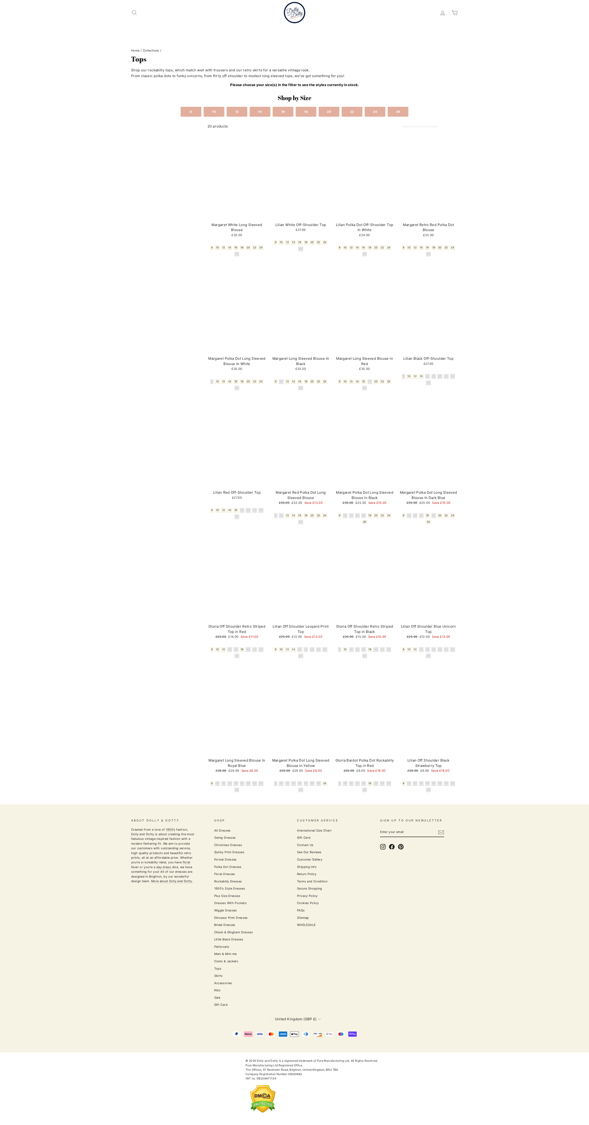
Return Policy (306, 874)
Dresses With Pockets (230, 903)
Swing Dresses (225, 837)
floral (186, 862)
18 (306, 111)
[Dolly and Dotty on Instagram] (383, 847)
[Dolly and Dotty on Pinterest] (401, 847)
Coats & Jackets (226, 961)
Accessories (223, 983)
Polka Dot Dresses (227, 867)
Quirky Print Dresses (229, 852)
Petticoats (221, 946)
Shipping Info (307, 867)
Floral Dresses (224, 874)
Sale (217, 997)
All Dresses (222, 830)
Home (135, 50)
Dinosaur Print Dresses (231, 917)
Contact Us (305, 845)
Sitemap (303, 917)
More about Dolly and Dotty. (172, 881)
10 (214, 111)
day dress (164, 867)
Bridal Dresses (224, 925)
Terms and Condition (312, 881)
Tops (218, 968)
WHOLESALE (306, 925)
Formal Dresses (225, 859)
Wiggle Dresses (225, 910)
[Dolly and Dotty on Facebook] (392, 847)
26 (398, 111)
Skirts (218, 975)
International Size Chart (314, 830)
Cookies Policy (308, 903)
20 (329, 111)
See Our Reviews (309, 852)
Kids (217, 990)
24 (375, 111)
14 (260, 111)
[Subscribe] (441, 832)
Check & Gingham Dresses (233, 932)
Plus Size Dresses (227, 896)
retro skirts (252, 70)
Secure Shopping (309, 888)
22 (352, 111)
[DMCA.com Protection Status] (262, 1116)
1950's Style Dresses (229, 888)
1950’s (170, 829)
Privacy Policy (307, 896)
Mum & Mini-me (225, 954)
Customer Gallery (309, 859)
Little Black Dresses (228, 939)
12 (237, 111)
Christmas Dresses (228, 845)
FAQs (301, 910)
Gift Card (221, 1004)
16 (283, 111)
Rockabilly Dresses (228, 881)
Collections (151, 50)
